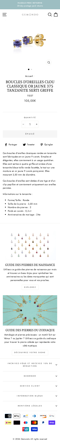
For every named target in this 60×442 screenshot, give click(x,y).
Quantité (30, 117)
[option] (30, 5)
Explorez (30, 287)
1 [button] (29, 69)
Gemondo (30, 376)
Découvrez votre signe (30, 352)
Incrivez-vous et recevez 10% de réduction (30, 364)
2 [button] (32, 70)
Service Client (30, 386)
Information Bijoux (30, 396)
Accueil (29, 76)
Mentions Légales (30, 406)
